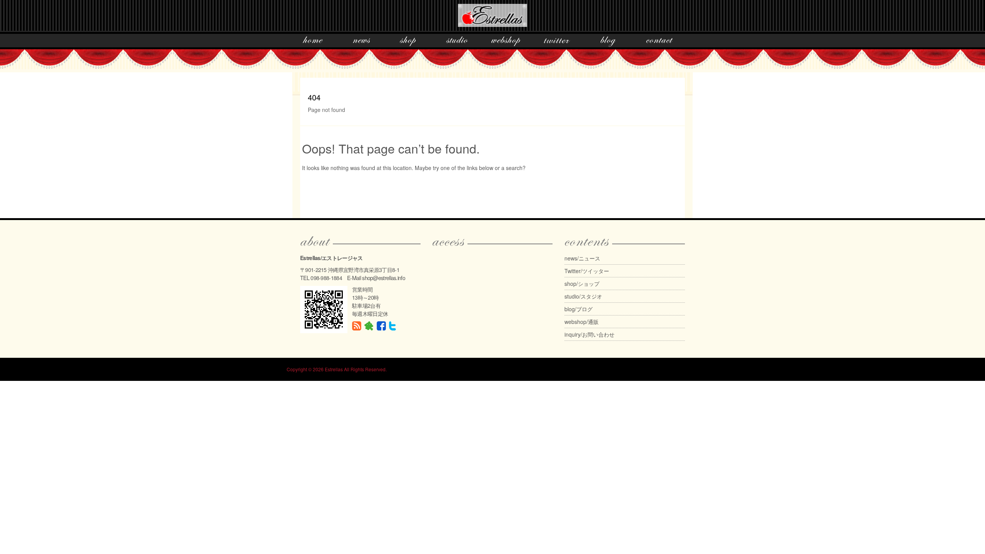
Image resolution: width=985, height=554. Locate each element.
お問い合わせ (659, 41)
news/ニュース (582, 258)
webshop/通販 (581, 321)
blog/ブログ (578, 309)
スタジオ (457, 41)
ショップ (408, 41)
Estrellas (334, 369)
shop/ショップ (581, 283)
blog (608, 41)
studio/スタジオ (583, 296)
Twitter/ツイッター (586, 271)
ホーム (313, 41)
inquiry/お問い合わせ (589, 334)
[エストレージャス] (492, 14)
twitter (556, 41)
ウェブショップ (505, 41)
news (361, 41)
